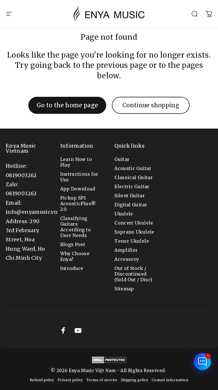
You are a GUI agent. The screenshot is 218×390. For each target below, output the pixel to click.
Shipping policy (134, 380)
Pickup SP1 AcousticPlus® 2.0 (78, 203)
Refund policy (42, 380)
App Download (77, 189)
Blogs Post (72, 244)
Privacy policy (70, 380)
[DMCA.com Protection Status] (109, 360)
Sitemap (124, 289)
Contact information (170, 380)
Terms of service (102, 380)
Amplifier (126, 250)
